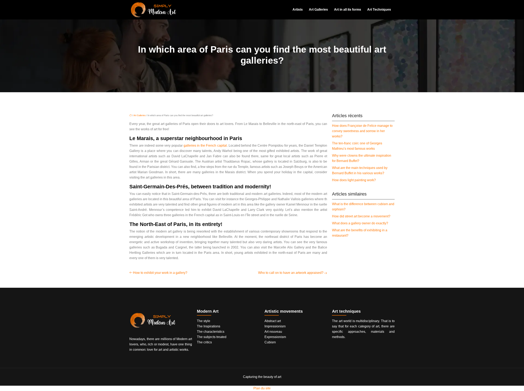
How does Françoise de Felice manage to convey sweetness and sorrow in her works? (362, 131)
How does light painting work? (354, 180)
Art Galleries (318, 9)
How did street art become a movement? (361, 216)
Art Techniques (379, 9)
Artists (297, 9)
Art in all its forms (347, 9)
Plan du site (262, 388)
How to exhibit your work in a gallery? (160, 272)
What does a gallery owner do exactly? (360, 223)
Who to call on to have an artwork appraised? (290, 272)
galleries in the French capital (205, 145)
